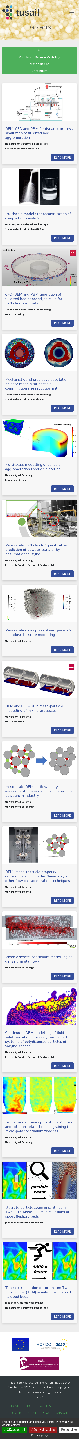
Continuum (39, 71)
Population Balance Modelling (39, 57)
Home (15, 1406)
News (46, 1412)
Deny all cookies (44, 1429)
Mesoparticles (39, 64)
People (32, 1412)
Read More (62, 157)
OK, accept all (15, 1429)
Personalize (69, 1429)
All (39, 50)
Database (61, 1412)
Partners (45, 1406)
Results (16, 1412)
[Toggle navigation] (72, 12)
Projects (62, 1406)
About (29, 1406)
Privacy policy (39, 1435)
